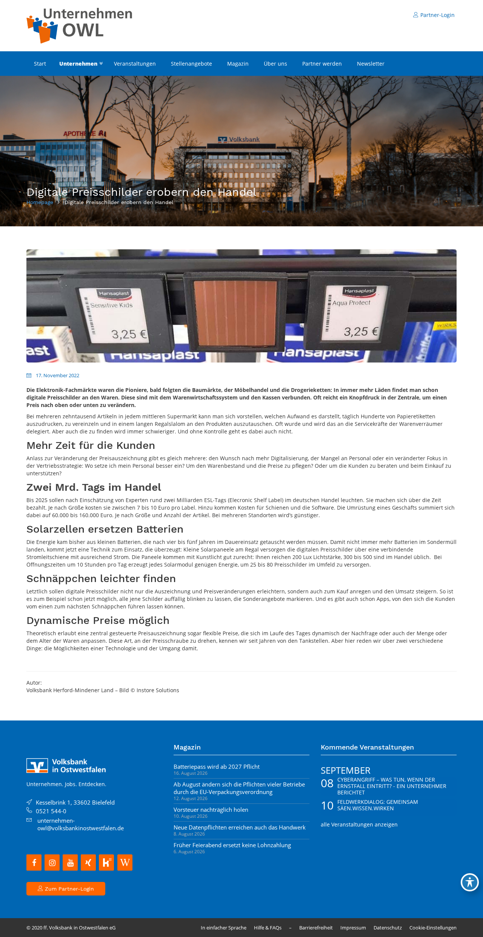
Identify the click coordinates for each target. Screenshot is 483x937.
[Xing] (88, 862)
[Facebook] (34, 862)
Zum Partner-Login (68, 889)
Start (40, 63)
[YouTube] (70, 862)
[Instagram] (52, 862)
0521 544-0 (51, 811)
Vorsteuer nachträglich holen (211, 809)
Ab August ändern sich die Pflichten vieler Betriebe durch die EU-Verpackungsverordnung (239, 788)
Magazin (238, 63)
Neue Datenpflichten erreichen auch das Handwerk (240, 827)
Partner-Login (437, 14)
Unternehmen (78, 63)
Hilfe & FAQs (267, 927)
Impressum (353, 927)
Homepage (39, 202)
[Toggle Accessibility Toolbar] (470, 882)
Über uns (275, 63)
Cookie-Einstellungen (433, 927)
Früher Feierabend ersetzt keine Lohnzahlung (232, 845)
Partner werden (322, 63)
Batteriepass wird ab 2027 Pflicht (217, 766)
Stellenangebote (191, 63)
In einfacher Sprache (223, 927)
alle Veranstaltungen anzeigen (359, 824)
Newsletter (371, 63)
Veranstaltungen (135, 63)
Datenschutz (388, 927)
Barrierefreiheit (316, 927)
